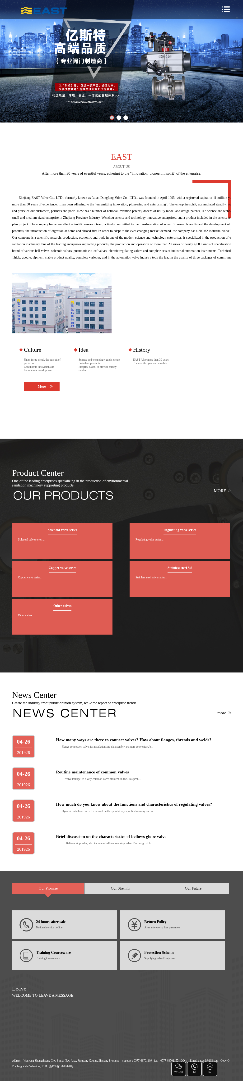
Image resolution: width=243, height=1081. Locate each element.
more (220, 490)
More (42, 386)
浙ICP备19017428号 (61, 1066)
